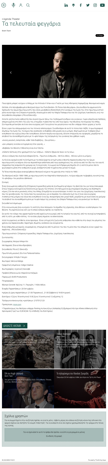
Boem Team (6, 31)
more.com (17, 304)
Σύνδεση (49, 436)
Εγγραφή (58, 436)
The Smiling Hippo (100, 460)
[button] (10, 71)
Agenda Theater (11, 19)
